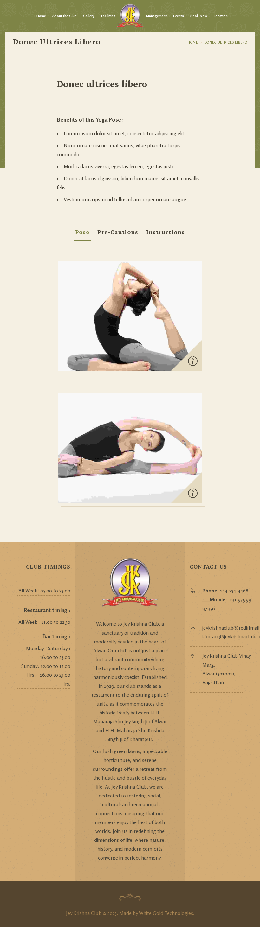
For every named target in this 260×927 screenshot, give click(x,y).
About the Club (64, 15)
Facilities (108, 15)
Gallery (89, 15)
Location (221, 15)
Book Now (198, 15)
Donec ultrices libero (226, 42)
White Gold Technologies (166, 913)
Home (41, 15)
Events (178, 15)
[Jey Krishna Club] (129, 16)
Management (156, 15)
